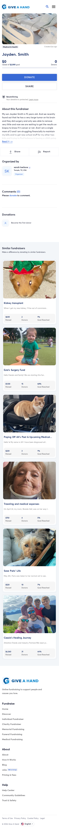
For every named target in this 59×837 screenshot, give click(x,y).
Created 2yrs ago (50, 47)
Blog (4, 764)
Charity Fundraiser (11, 724)
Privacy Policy (20, 818)
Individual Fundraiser (13, 719)
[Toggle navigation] (53, 6)
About (5, 754)
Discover (6, 713)
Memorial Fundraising (13, 729)
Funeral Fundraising (12, 734)
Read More (7, 141)
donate (13, 195)
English (28, 824)
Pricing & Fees (9, 774)
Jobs (4, 769)
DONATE (29, 77)
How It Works (9, 759)
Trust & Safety (9, 800)
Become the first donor (21, 222)
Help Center (8, 790)
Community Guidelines (13, 795)
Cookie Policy (33, 818)
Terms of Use (7, 818)
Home (5, 708)
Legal (42, 818)
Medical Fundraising (12, 739)
